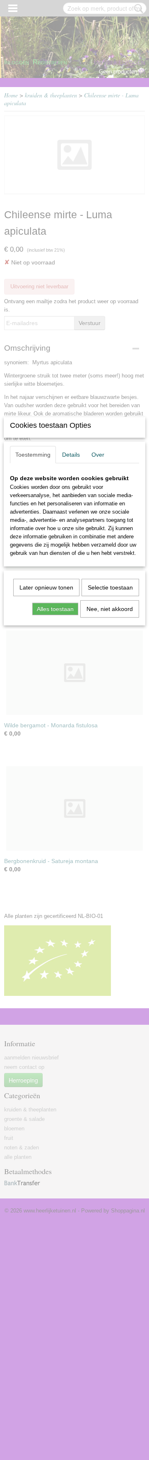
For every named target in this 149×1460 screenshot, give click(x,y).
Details (71, 454)
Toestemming (32, 454)
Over (97, 454)
